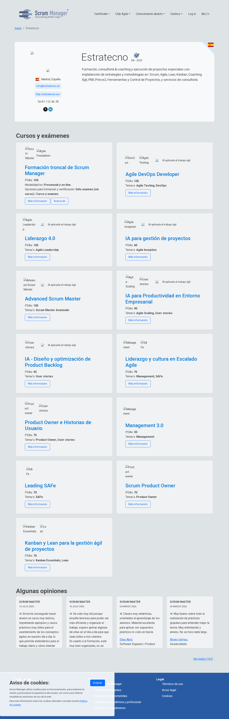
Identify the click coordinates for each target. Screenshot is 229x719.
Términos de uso (172, 684)
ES (203, 14)
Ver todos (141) (203, 659)
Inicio (18, 28)
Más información (37, 201)
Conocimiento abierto (149, 14)
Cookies (167, 696)
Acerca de (59, 201)
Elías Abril (126, 639)
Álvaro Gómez (178, 639)
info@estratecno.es (48, 86)
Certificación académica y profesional (117, 702)
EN (207, 14)
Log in (192, 14)
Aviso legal (169, 690)
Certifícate (101, 14)
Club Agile (121, 14)
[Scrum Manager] (43, 14)
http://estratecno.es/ (48, 94)
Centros (175, 14)
